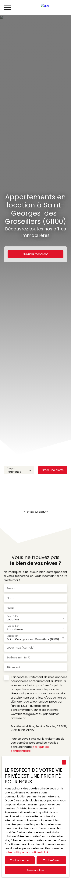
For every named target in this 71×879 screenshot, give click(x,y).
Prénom (12, 588)
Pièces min (14, 667)
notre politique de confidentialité (26, 852)
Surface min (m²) (18, 657)
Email (10, 608)
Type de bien (13, 626)
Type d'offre (12, 616)
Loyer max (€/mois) (21, 647)
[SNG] (54, 7)
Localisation (12, 636)
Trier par (11, 468)
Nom (10, 598)
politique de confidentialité (30, 749)
